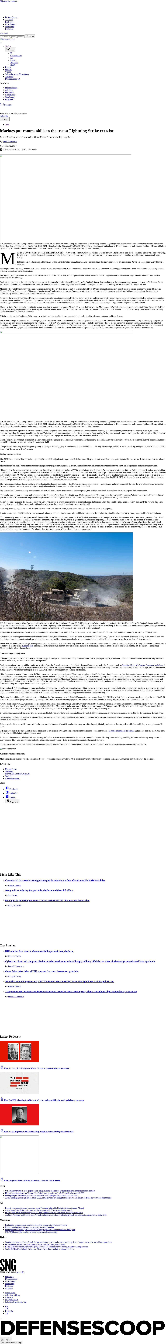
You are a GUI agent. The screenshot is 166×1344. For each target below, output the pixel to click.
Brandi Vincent (14, 885)
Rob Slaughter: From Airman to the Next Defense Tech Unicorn (32, 1180)
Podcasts (8, 69)
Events (8, 67)
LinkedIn (9, 1311)
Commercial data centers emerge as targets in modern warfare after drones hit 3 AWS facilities (55, 880)
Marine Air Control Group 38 (17, 774)
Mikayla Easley (14, 905)
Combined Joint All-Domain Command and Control (143, 665)
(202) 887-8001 (11, 1300)
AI (11, 58)
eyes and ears (27, 646)
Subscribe (8, 105)
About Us (20, 1272)
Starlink (8, 776)
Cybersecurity (16, 55)
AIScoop (9, 19)
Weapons (14, 62)
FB (6, 1306)
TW (6, 1309)
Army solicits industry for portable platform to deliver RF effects (39, 890)
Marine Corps (10, 769)
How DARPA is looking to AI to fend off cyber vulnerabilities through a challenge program (44, 1100)
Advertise (4, 33)
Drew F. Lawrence (16, 966)
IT (11, 53)
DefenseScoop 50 (12, 79)
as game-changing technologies (121, 731)
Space (12, 60)
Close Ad (4, 1340)
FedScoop (9, 22)
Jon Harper (12, 895)
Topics (8, 46)
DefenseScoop (11, 17)
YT (6, 1313)
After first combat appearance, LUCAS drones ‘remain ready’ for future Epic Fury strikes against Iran (59, 981)
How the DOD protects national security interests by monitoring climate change (38, 1131)
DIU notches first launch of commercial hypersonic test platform (39, 951)
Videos (8, 72)
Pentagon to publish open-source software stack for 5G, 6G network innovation (47, 900)
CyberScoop (10, 24)
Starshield (9, 771)
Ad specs (9, 1297)
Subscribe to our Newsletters (17, 74)
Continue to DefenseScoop (11, 1343)
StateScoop (9, 26)
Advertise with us (12, 1295)
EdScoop (9, 29)
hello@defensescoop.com (15, 1302)
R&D (12, 65)
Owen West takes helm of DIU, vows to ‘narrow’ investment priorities (41, 971)
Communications (12, 778)
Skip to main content (8, 1)
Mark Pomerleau (10, 141)
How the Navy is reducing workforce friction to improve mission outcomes (36, 1068)
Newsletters (10, 1293)
